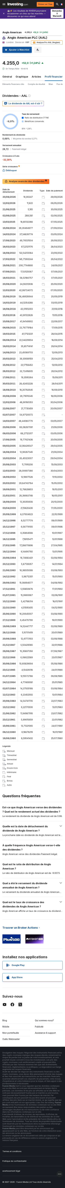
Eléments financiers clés (13, 84)
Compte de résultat (36, 84)
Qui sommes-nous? (44, 1020)
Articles (36, 76)
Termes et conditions (11, 1151)
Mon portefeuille (10, 1033)
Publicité (39, 1026)
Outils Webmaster (11, 1039)
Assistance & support (45, 1033)
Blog (4, 1020)
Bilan (51, 84)
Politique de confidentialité (14, 1161)
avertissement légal (11, 1171)
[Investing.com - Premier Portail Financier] (18, 4)
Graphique (22, 76)
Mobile (5, 1026)
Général (7, 76)
